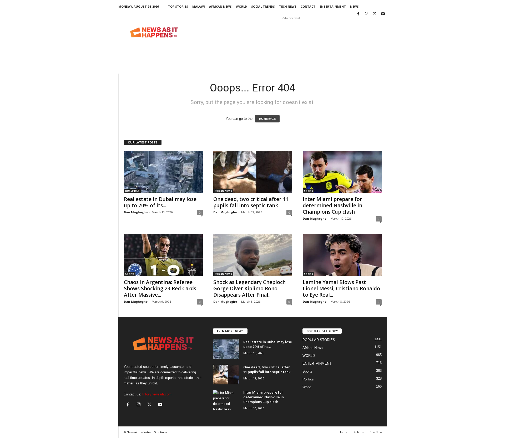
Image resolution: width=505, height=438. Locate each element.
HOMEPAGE (267, 118)
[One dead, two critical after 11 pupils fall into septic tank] (252, 172)
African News (220, 6)
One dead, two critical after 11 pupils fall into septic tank (251, 202)
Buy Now (376, 432)
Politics (308, 379)
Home (343, 432)
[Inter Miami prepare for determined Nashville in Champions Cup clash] (342, 172)
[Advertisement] (291, 32)
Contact (308, 6)
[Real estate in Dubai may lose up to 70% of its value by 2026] (163, 172)
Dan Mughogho (136, 212)
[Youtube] (383, 14)
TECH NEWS (287, 6)
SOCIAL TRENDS (263, 6)
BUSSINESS (132, 191)
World (306, 387)
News (354, 6)
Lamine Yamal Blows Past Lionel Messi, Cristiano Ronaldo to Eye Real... (341, 288)
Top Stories (178, 6)
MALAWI (198, 6)
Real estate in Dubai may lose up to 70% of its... (160, 202)
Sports (308, 191)
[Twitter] (375, 14)
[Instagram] (366, 14)
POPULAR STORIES (318, 340)
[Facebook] (358, 14)
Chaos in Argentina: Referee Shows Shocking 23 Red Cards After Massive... (160, 288)
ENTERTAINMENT (333, 6)
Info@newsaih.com (156, 394)
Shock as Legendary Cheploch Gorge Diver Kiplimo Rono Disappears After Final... (249, 288)
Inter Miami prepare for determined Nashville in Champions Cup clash (332, 205)
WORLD (241, 6)
